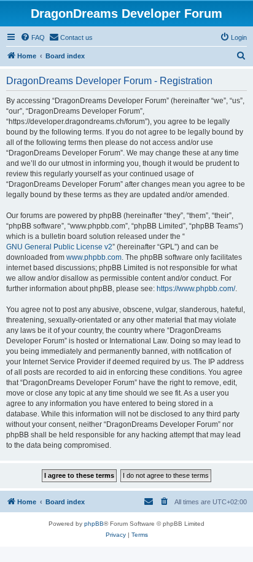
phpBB (94, 523)
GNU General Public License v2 (59, 247)
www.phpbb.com (94, 257)
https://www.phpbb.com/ (196, 288)
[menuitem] (32, 37)
